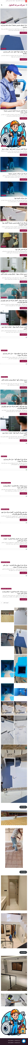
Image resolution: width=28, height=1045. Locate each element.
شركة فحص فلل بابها (21, 249)
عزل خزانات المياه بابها (21, 198)
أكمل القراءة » (23, 32)
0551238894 (23, 952)
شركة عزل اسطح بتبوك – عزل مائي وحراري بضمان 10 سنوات (14, 0)
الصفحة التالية (5, 602)
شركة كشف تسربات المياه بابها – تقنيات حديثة (14, 149)
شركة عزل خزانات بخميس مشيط (18, 173)
